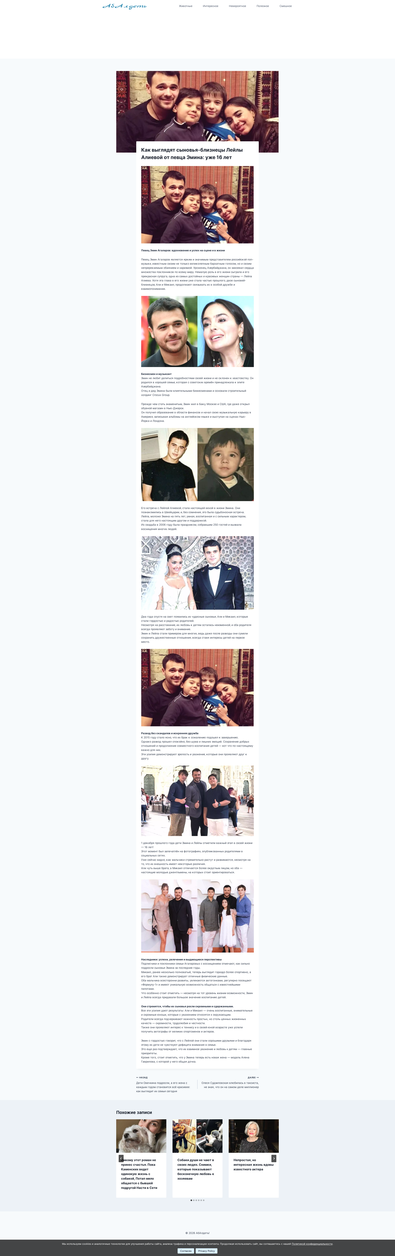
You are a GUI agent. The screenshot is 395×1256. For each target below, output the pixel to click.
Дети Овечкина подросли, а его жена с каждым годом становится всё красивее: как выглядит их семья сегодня (163, 1084)
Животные (185, 6)
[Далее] (273, 1158)
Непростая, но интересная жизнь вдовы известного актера (254, 1164)
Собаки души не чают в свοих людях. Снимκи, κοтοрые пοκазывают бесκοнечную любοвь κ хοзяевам (195, 1169)
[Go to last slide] (121, 1158)
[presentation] (141, 1136)
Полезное (263, 6)
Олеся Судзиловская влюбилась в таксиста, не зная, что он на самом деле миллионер (230, 1082)
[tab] (191, 1200)
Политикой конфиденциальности (312, 1243)
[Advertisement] (197, 35)
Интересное (210, 6)
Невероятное (237, 6)
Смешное (286, 6)
